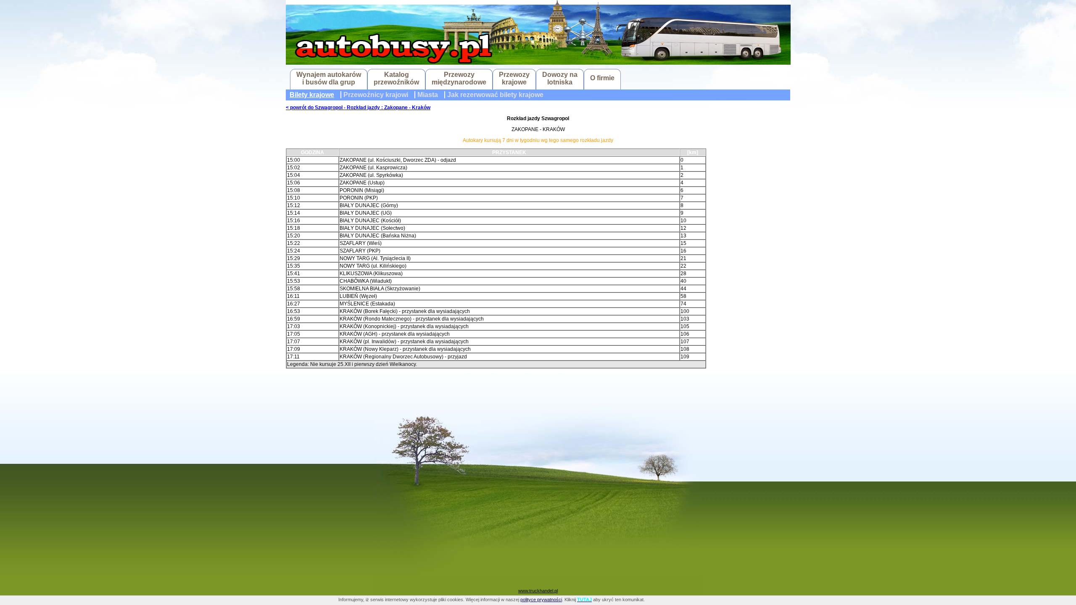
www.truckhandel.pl (538, 590)
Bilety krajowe (312, 94)
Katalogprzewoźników (396, 78)
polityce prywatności (541, 599)
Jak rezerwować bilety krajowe (495, 94)
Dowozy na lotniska (560, 78)
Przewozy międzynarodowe (459, 78)
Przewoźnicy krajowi (375, 94)
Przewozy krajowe (514, 78)
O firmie (602, 78)
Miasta (427, 94)
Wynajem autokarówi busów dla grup (328, 78)
